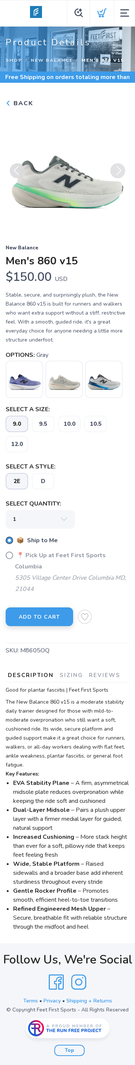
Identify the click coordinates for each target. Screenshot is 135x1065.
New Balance (52, 60)
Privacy (52, 1000)
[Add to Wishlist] (85, 617)
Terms (30, 1000)
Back (22, 103)
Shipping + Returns (89, 1000)
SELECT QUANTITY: (33, 504)
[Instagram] (79, 982)
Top (69, 1050)
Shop (14, 60)
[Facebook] (56, 982)
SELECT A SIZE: (28, 409)
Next (117, 170)
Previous (17, 170)
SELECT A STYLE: (31, 466)
